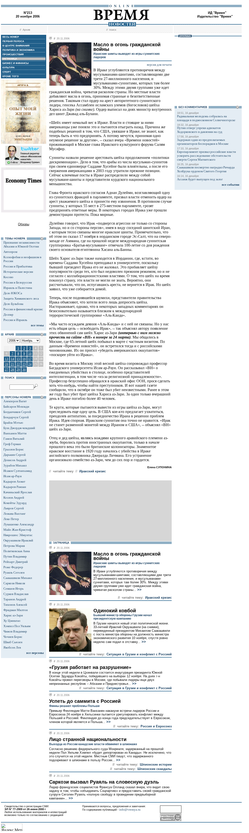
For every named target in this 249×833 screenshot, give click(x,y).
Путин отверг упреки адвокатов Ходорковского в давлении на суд (199, 130)
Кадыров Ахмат (14, 481)
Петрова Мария (14, 546)
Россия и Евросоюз (156, 726)
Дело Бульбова (13, 304)
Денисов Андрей (14, 460)
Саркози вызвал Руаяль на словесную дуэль (104, 782)
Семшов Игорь (13, 588)
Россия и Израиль (15, 320)
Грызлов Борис (13, 449)
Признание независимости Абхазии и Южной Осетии (21, 244)
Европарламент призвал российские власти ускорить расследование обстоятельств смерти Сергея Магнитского (206, 155)
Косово (8, 277)
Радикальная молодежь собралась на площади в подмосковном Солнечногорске (206, 118)
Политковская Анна (16, 551)
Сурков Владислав (15, 594)
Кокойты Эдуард (15, 503)
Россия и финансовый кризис (23, 309)
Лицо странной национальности (87, 739)
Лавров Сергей (13, 508)
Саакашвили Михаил (17, 578)
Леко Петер (11, 519)
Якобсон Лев (12, 647)
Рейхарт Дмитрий (15, 562)
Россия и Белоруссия (17, 282)
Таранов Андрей (14, 599)
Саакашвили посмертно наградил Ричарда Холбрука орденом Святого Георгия (206, 169)
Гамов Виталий (13, 438)
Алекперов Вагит (15, 401)
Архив (26, 29)
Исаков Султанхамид (17, 471)
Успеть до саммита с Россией (85, 701)
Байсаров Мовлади (16, 406)
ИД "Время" (217, 13)
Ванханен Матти (15, 433)
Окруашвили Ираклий (18, 540)
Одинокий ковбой (114, 610)
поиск (112, 29)
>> (139, 590)
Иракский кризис (92, 471)
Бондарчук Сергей (16, 417)
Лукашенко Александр (18, 524)
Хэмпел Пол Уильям (16, 626)
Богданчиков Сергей (17, 412)
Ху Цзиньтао (11, 620)
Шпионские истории (156, 764)
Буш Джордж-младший (19, 428)
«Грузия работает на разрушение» (90, 667)
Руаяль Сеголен (14, 572)
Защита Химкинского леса (21, 298)
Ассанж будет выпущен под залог (200, 179)
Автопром (10, 252)
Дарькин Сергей (14, 455)
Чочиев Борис (12, 637)
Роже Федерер (13, 567)
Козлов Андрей (13, 497)
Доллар (8, 314)
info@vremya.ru (130, 809)
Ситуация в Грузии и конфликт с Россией (139, 654)
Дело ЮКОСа (12, 293)
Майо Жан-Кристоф (17, 529)
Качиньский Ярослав (17, 492)
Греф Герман (12, 444)
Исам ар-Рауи (12, 476)
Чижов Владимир (15, 631)
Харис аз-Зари (13, 615)
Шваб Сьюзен (12, 642)
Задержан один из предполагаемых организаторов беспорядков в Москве (203, 142)
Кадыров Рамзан (14, 487)
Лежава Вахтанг (14, 513)
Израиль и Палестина (17, 288)
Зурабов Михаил (15, 465)
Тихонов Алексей (15, 604)
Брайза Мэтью (13, 422)
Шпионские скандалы (154, 769)
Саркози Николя (14, 583)
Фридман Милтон (15, 610)
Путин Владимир (15, 556)
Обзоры (23, 224)
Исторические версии (18, 272)
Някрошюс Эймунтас (18, 535)
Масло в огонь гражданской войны (126, 556)
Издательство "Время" (215, 16)
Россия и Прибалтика (17, 266)
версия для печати (159, 64)
